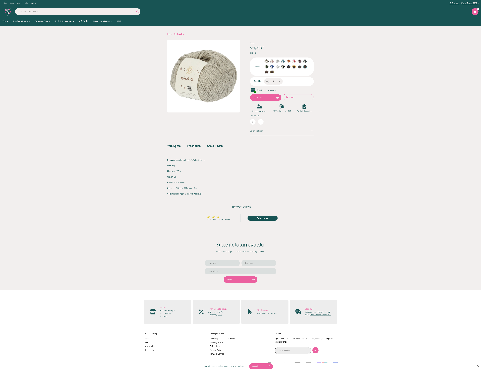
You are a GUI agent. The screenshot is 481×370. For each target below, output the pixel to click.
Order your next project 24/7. (320, 315)
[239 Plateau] (305, 61)
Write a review (262, 218)
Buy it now (290, 97)
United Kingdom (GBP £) (469, 3)
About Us (19, 3)
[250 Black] (283, 67)
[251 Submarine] (289, 67)
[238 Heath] (300, 61)
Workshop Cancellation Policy (222, 338)
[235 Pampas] (289, 61)
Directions (163, 316)
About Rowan (215, 146)
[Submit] (315, 350)
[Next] (261, 122)
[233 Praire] (283, 61)
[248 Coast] (278, 67)
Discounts (149, 350)
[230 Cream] (267, 61)
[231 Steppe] (272, 61)
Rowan (252, 43)
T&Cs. (220, 315)
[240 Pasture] (267, 67)
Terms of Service (217, 354)
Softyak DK (179, 34)
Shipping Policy (216, 342)
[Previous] (253, 122)
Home (5, 3)
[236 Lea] (294, 61)
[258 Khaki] (272, 72)
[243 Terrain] (272, 67)
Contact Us (150, 346)
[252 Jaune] (294, 67)
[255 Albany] (300, 67)
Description (194, 146)
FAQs (26, 3)
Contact (12, 3)
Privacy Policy (216, 350)
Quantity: (257, 81)
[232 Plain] (278, 61)
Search (148, 338)
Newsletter (33, 3)
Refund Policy (215, 346)
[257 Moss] (267, 72)
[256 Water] (305, 67)
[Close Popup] (478, 366)
